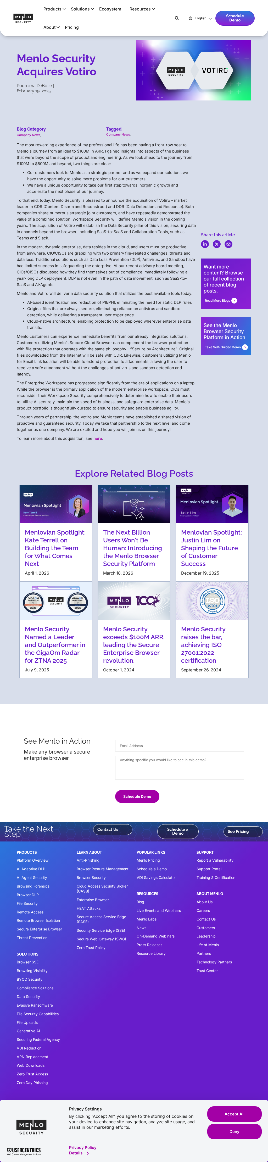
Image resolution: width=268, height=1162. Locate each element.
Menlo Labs (147, 919)
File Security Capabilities (38, 1014)
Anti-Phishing (88, 860)
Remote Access (30, 912)
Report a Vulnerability (215, 860)
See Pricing (238, 831)
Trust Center (207, 970)
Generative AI (28, 1031)
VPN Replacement (32, 1056)
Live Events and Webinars (159, 910)
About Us (205, 902)
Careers (203, 910)
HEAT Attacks (88, 908)
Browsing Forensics (33, 886)
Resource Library (151, 953)
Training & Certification (216, 877)
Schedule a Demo (177, 831)
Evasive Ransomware (35, 1005)
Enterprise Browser (93, 899)
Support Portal (209, 869)
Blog (140, 902)
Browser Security (91, 877)
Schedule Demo (235, 18)
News (141, 927)
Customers (206, 927)
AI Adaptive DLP (31, 869)
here (97, 438)
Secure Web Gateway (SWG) (101, 939)
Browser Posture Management (103, 869)
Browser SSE (27, 962)
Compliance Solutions (35, 988)
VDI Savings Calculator (156, 877)
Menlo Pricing (148, 860)
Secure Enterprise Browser (39, 929)
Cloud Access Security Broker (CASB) (102, 888)
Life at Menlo (208, 944)
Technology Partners (214, 962)
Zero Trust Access (32, 1074)
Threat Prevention (32, 937)
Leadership (206, 936)
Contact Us (107, 829)
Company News (28, 135)
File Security (27, 903)
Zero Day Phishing (32, 1082)
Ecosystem (110, 9)
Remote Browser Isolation (38, 920)
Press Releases (149, 944)
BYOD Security (29, 979)
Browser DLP (28, 894)
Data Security (28, 996)
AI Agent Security (32, 877)
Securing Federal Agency (38, 1039)
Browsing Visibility (32, 970)
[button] (53, 9)
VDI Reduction (29, 1048)
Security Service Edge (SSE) (101, 930)
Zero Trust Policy (91, 947)
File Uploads (27, 1022)
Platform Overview (32, 860)
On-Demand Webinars (156, 936)
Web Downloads (30, 1065)
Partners (204, 953)
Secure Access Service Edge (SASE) (101, 919)
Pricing (72, 27)
